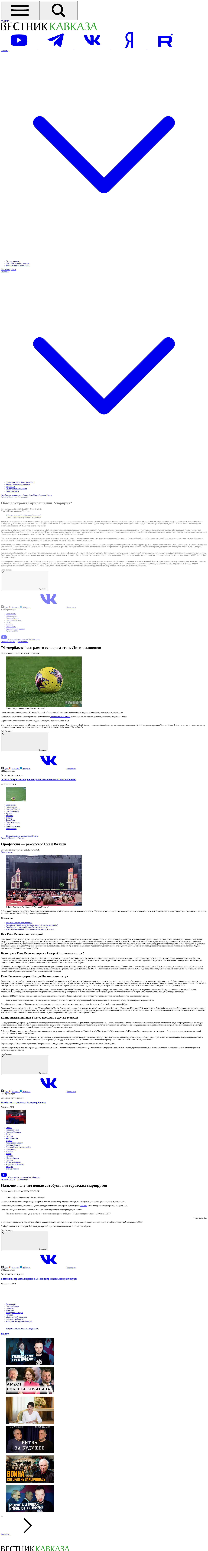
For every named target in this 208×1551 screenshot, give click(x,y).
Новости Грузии (12, 618)
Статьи (13, 270)
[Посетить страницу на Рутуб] (165, 49)
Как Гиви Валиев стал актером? (19, 923)
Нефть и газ (10, 487)
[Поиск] (58, 10)
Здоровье (42, 495)
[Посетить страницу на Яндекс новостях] (129, 49)
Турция (9, 818)
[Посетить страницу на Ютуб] (19, 49)
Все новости (23, 497)
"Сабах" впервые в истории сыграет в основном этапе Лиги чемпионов (38, 779)
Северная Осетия (13, 1145)
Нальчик (9, 1156)
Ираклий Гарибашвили (15, 629)
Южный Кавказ (12, 1158)
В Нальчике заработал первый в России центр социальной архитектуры (39, 1327)
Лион (8, 824)
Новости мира (11, 616)
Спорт (25, 495)
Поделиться (42, 589)
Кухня (49, 495)
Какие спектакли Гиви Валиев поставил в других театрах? (30, 929)
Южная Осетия (12, 1138)
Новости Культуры (13, 1132)
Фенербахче (11, 820)
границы (9, 1160)
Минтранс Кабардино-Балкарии (19, 1370)
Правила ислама (12, 491)
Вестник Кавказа (8, 497)
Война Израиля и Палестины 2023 (20, 482)
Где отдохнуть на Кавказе (16, 489)
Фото (31, 495)
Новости (16, 607)
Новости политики (13, 620)
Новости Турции (13, 809)
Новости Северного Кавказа (17, 263)
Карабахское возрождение (11, 495)
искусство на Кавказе (14, 1164)
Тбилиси (9, 625)
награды (9, 1167)
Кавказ (8, 1154)
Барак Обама (11, 627)
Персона (9, 1136)
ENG (7, 21)
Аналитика (5, 270)
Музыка (9, 1141)
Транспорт (10, 1359)
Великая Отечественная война (18, 1147)
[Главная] (49, 30)
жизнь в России (12, 1169)
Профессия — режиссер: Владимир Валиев (23, 1102)
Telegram (26, 607)
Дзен (6, 607)
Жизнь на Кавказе (13, 1162)
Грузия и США (12, 631)
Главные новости (13, 261)
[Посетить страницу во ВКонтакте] (92, 49)
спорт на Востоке (13, 826)
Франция (9, 816)
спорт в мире (11, 829)
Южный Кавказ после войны (18, 484)
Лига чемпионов (13, 822)
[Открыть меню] (20, 10)
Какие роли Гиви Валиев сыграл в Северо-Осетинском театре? (32, 925)
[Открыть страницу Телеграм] (56, 49)
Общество (10, 1357)
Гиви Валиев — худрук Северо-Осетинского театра (27, 927)
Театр (8, 1134)
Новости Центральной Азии (17, 265)
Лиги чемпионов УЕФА (60, 717)
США (8, 622)
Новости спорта (12, 811)
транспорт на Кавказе (15, 1368)
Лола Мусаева (7, 852)
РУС (3, 21)
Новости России (12, 1130)
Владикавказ (11, 1149)
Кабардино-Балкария (14, 1143)
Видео (36, 495)
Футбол (9, 813)
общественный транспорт (16, 1366)
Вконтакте (71, 607)
